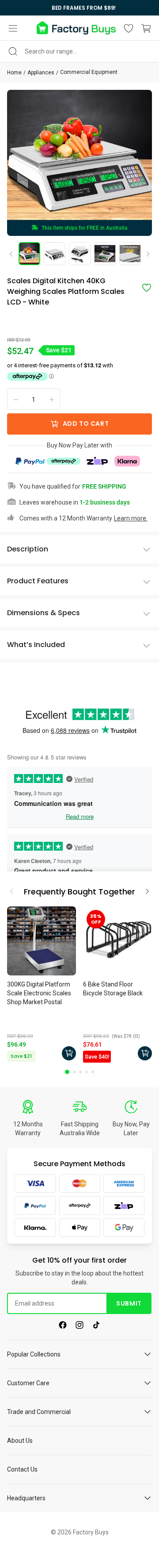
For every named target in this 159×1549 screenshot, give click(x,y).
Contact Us (22, 1469)
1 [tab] (67, 1072)
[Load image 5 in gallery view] (130, 253)
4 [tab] (86, 1072)
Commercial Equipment (88, 72)
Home (14, 72)
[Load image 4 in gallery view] (105, 253)
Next (145, 254)
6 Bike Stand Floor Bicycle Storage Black (113, 989)
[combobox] (79, 51)
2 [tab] (74, 1072)
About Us (20, 1440)
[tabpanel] (41, 985)
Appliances (40, 72)
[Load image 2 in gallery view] (54, 253)
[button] (13, 28)
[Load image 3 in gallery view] (80, 253)
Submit (128, 1303)
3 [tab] (80, 1072)
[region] (79, 8)
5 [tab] (92, 1072)
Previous (14, 253)
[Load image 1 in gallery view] (29, 253)
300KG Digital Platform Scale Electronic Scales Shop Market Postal (39, 993)
